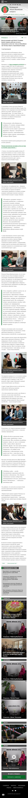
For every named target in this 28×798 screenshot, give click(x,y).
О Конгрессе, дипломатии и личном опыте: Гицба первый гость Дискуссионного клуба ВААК (12, 578)
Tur (13, 4)
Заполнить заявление (14, 777)
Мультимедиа (21, 785)
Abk (15, 4)
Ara (20, 4)
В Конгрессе (4, 37)
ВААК (3, 18)
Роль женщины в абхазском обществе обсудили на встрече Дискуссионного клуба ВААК (13, 591)
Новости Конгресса (18, 787)
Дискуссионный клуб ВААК (16, 64)
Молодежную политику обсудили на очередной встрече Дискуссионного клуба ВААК (12, 585)
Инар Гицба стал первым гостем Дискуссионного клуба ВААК (11, 572)
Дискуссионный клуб (10, 18)
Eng (10, 4)
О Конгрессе (6, 785)
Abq (17, 4)
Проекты (9, 787)
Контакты (13, 785)
